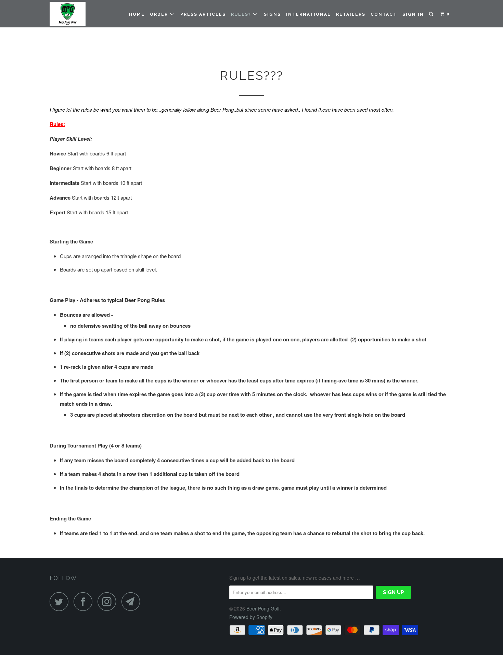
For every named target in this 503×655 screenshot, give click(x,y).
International (308, 14)
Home (137, 14)
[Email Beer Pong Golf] (132, 601)
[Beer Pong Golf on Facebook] (85, 601)
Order (160, 14)
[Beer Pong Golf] (85, 14)
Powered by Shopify (250, 617)
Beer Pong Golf (263, 608)
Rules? (242, 14)
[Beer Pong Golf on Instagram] (109, 601)
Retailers (350, 14)
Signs (272, 14)
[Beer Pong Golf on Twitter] (61, 601)
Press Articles (203, 14)
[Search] (432, 14)
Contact (384, 14)
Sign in (413, 14)
